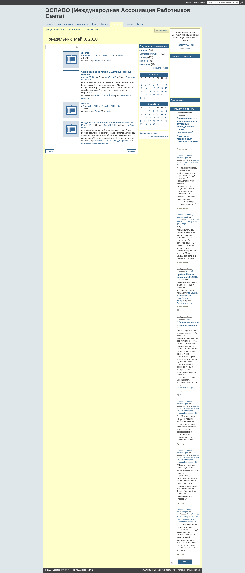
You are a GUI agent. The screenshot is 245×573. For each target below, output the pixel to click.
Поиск (241, 2)
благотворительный (149, 54)
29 (166, 95)
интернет (125, 95)
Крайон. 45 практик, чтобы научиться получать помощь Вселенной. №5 (188, 410)
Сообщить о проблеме (164, 570)
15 (166, 88)
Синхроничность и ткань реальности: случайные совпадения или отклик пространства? (187, 125)
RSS (172, 563)
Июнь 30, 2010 (110, 125)
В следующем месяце (158, 136)
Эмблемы (146, 570)
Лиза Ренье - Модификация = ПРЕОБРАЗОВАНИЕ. (187, 140)
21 (162, 91)
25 (149, 95)
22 (166, 91)
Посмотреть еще (185, 303)
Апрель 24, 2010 (90, 106)
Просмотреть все (160, 68)
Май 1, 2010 (87, 125)
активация (103, 143)
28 (162, 95)
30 (141, 98)
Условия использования (189, 570)
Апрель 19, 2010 (90, 55)
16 (141, 91)
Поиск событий (77, 47)
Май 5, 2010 (110, 77)
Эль (188, 115)
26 (154, 95)
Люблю (85, 53)
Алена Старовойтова (105, 95)
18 (149, 91)
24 (145, 95)
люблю (109, 60)
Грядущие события (55, 29)
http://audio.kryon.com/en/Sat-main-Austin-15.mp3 (187, 297)
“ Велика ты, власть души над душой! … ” (188, 325)
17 (145, 91)
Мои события (91, 29)
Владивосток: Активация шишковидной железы (107, 122)
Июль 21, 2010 (108, 55)
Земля (121, 55)
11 (150, 88)
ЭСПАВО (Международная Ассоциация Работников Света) (118, 13)
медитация (145, 64)
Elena (97, 60)
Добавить (163, 30)
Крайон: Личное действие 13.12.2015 (187, 275)
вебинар (144, 57)
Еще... (185, 562)
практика (144, 61)
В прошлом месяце (149, 133)
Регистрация (192, 2)
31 (145, 98)
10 (145, 88)
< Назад (49, 151)
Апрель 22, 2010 (89, 77)
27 (158, 95)
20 (158, 91)
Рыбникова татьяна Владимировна (111, 140)
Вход (203, 2)
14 (162, 88)
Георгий (180, 155)
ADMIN (66, 570)
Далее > (131, 151)
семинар (85, 98)
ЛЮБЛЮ (85, 103)
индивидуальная (89, 143)
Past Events (74, 29)
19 (154, 91)
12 (154, 88)
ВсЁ (119, 106)
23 (141, 95)
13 (158, 88)
